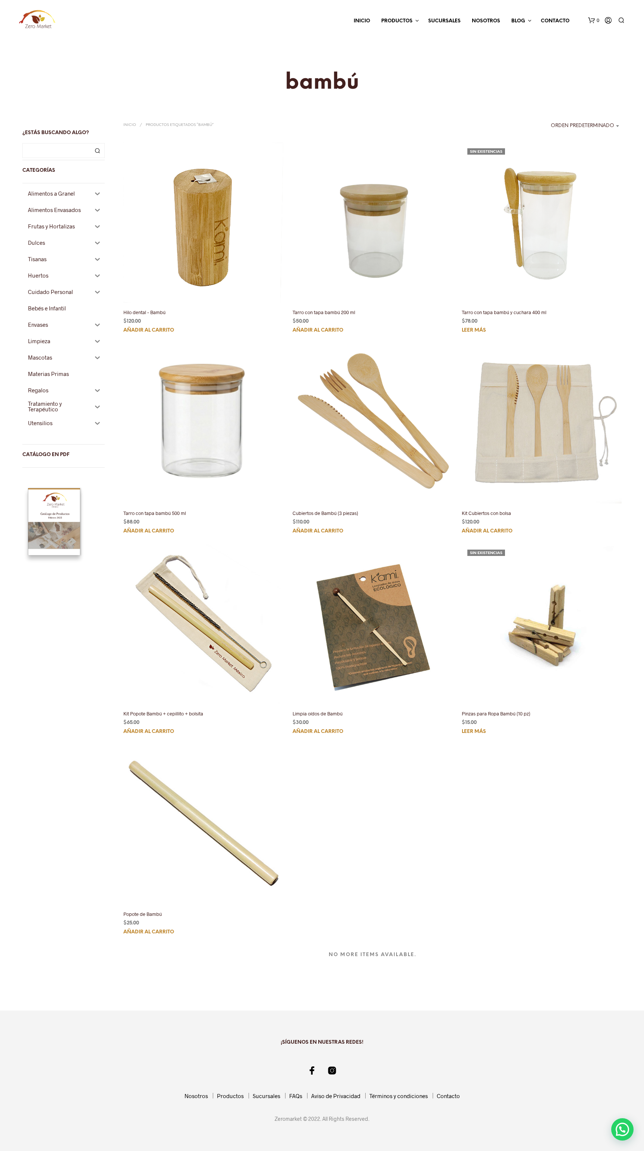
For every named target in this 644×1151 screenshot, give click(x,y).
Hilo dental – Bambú (144, 312)
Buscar (97, 150)
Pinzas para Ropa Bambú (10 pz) (496, 714)
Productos (397, 21)
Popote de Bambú (142, 914)
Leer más (474, 330)
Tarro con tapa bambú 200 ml (324, 312)
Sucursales (444, 21)
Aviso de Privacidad (335, 1095)
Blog (518, 21)
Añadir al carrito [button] (148, 330)
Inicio (362, 21)
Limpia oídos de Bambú (317, 714)
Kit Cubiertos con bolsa (486, 513)
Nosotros (486, 21)
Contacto (555, 21)
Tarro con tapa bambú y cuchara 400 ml (504, 312)
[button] (593, 20)
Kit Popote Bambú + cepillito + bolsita (163, 714)
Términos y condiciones (398, 1095)
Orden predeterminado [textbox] (582, 125)
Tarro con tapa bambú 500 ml (154, 513)
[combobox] (575, 126)
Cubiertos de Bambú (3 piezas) (325, 513)
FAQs (295, 1095)
